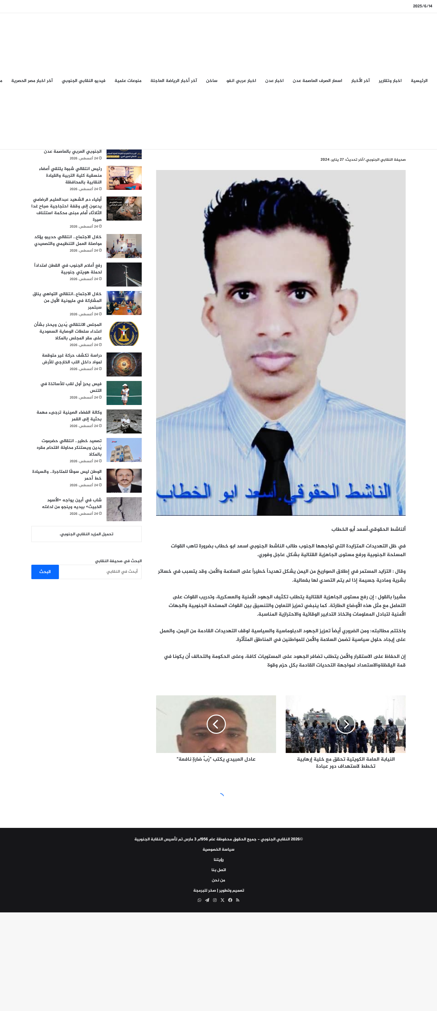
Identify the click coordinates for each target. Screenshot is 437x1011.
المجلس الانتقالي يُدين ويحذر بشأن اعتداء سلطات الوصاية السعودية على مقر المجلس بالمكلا (68, 331)
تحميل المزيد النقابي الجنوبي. (86, 534)
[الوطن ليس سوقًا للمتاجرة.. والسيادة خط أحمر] (124, 481)
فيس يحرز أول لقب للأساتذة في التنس (71, 387)
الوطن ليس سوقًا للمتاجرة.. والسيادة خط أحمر (67, 475)
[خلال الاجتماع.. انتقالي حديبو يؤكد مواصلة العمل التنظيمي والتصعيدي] (124, 246)
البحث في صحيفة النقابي (118, 561)
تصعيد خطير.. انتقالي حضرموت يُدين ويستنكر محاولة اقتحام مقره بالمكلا (69, 447)
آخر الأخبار (360, 81)
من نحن (218, 880)
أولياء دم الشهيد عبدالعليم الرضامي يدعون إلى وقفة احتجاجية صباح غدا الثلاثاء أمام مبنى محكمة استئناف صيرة (66, 209)
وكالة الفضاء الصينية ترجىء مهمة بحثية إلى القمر (69, 416)
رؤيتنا (219, 859)
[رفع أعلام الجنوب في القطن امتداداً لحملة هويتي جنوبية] (124, 275)
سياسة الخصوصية (218, 849)
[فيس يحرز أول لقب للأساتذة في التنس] (124, 393)
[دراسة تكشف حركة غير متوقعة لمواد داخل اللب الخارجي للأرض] (124, 364)
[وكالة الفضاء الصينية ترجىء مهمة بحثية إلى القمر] (124, 421)
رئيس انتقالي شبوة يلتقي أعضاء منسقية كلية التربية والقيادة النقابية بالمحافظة (70, 175)
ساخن (212, 81)
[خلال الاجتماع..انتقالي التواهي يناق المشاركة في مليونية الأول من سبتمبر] (124, 303)
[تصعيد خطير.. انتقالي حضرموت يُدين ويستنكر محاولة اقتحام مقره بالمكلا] (124, 450)
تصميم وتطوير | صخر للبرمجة (218, 890)
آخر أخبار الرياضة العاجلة (173, 81)
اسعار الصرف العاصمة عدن (317, 81)
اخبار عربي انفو (241, 81)
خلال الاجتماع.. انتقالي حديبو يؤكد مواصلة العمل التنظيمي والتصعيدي (68, 240)
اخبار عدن (274, 81)
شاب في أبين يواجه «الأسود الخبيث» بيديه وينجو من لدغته (72, 504)
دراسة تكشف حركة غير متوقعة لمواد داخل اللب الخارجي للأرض (72, 359)
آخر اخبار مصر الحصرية (32, 81)
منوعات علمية (128, 81)
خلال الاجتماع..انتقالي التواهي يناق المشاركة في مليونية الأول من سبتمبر (67, 300)
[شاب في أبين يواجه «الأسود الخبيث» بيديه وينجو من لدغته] (124, 509)
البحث (45, 572)
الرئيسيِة (419, 81)
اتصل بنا (218, 870)
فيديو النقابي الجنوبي (84, 81)
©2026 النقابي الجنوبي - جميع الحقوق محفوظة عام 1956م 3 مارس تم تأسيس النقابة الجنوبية (218, 839)
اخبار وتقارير (390, 81)
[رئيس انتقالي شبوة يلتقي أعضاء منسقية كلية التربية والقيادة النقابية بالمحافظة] (124, 178)
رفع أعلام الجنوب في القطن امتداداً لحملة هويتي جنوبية (68, 269)
